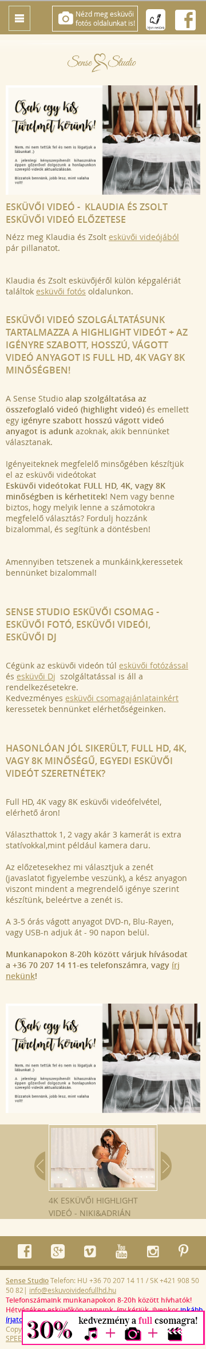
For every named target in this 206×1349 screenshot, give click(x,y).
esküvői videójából (144, 236)
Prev (39, 1166)
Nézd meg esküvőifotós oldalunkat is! (105, 18)
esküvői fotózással (153, 665)
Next (166, 1166)
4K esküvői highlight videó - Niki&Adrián (93, 1206)
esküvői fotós (61, 291)
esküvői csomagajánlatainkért (122, 698)
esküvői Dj (36, 676)
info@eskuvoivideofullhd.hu (72, 1290)
